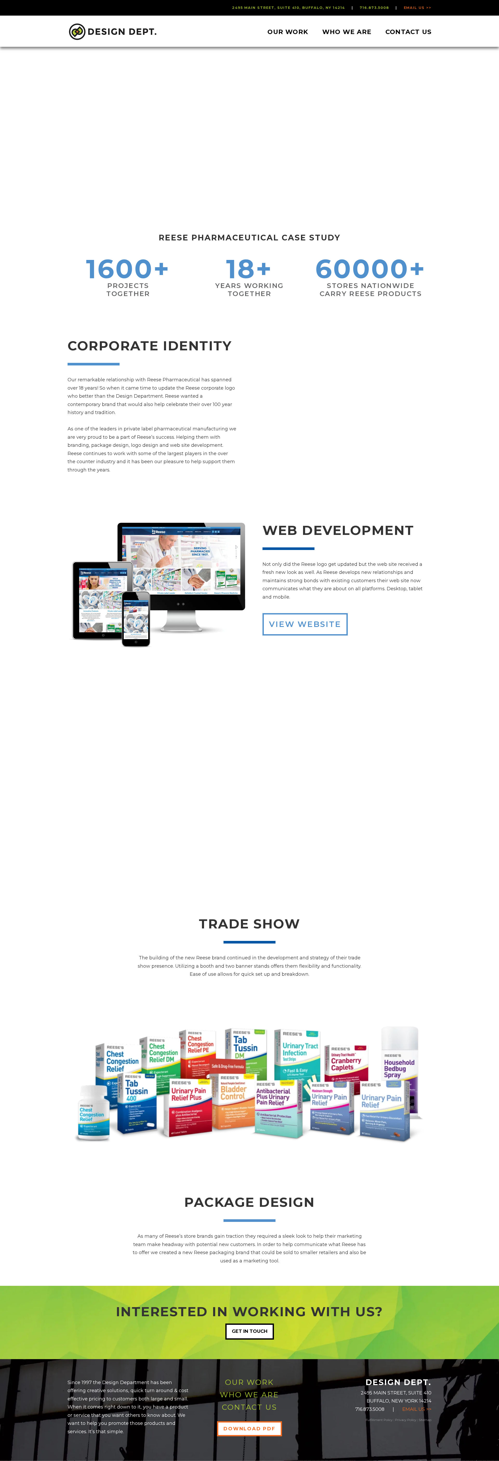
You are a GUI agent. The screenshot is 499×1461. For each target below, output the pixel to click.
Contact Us (408, 32)
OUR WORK (249, 1382)
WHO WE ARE (249, 1394)
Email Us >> (417, 7)
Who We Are (346, 32)
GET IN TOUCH (249, 1331)
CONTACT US (249, 1407)
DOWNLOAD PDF (249, 1429)
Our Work (287, 32)
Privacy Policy (405, 1420)
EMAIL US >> (416, 1409)
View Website (305, 624)
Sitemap (425, 1420)
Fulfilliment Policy (379, 1420)
